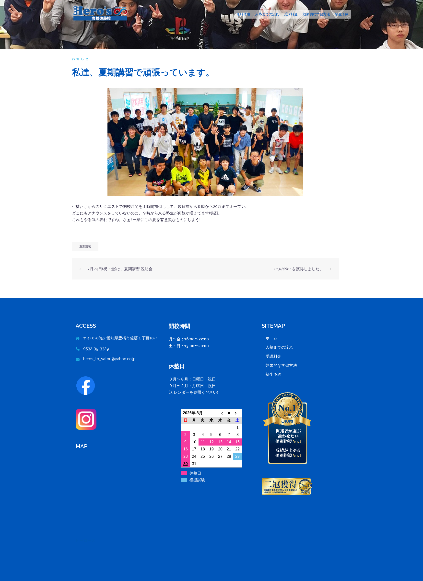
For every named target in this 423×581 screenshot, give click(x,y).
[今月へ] (228, 413)
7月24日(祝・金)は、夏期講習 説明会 (120, 269)
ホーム (271, 338)
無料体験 (243, 14)
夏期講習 (85, 246)
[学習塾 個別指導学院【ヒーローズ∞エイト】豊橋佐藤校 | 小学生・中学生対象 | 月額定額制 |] (101, 13)
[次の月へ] (237, 413)
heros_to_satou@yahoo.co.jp (109, 359)
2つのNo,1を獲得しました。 (298, 269)
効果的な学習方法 (316, 14)
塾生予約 (342, 14)
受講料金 (291, 14)
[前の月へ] (220, 413)
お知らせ (81, 59)
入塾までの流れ (267, 14)
